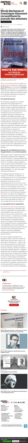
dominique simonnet (13, 270)
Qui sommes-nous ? (5, 413)
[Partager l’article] (2, 25)
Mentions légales (5, 418)
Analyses (3, 405)
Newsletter (17, 417)
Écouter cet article (6, 21)
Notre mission (4, 414)
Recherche (18, 413)
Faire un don (19, 418)
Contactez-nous (18, 414)
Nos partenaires (5, 417)
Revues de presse (18, 411)
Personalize (16, 441)
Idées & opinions (4, 409)
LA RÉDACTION (6, 283)
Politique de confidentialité (5, 420)
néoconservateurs (13, 206)
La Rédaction (19, 24)
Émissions (16, 406)
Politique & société (5, 406)
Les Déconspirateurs (18, 410)
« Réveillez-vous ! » (18, 409)
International (4, 407)
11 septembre (6, 270)
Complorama (17, 407)
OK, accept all (7, 441)
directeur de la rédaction (8, 290)
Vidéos (15, 405)
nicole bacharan (6, 272)
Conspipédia (3, 410)
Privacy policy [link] (23, 441)
